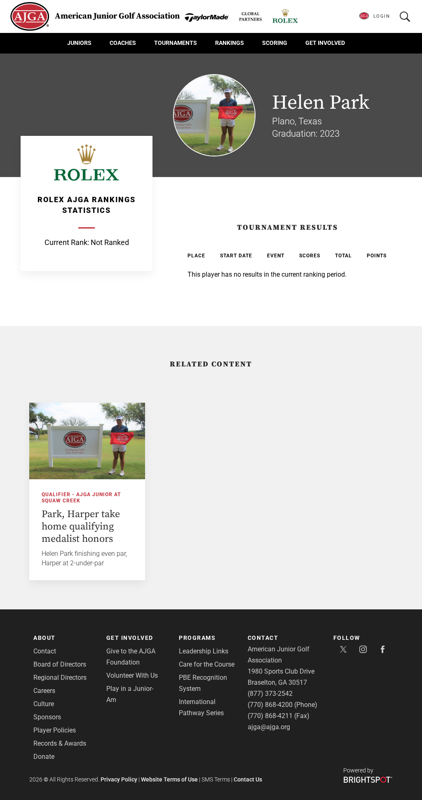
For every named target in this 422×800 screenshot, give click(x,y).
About (44, 637)
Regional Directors (60, 677)
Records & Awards (59, 743)
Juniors (79, 43)
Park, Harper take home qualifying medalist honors (81, 526)
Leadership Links (203, 651)
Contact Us (248, 779)
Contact (44, 651)
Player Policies (54, 730)
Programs (197, 637)
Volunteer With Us (132, 675)
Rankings (229, 43)
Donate (43, 756)
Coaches (123, 43)
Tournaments (175, 43)
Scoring (274, 43)
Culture (43, 704)
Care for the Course (206, 664)
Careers (44, 691)
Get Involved (325, 43)
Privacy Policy (119, 779)
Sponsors (47, 717)
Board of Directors (59, 664)
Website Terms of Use (169, 779)
